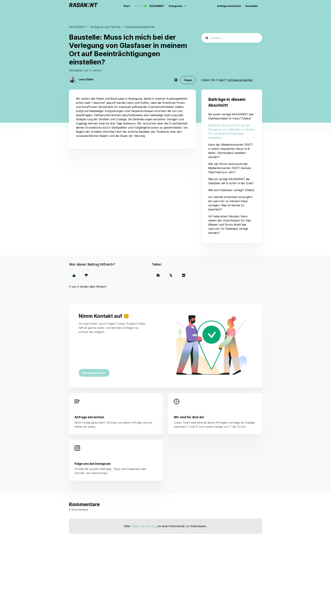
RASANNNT (156, 5)
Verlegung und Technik (105, 27)
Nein (86, 275)
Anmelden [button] (251, 5)
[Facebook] (158, 275)
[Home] (83, 6)
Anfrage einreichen (229, 5)
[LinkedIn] (183, 275)
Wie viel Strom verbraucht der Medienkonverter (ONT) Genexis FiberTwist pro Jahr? (229, 168)
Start (127, 5)
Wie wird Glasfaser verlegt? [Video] (231, 190)
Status (141, 6)
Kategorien (176, 5)
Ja (74, 275)
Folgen (188, 80)
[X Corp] (171, 275)
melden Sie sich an (143, 526)
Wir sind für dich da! (189, 417)
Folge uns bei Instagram (92, 463)
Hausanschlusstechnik (139, 27)
